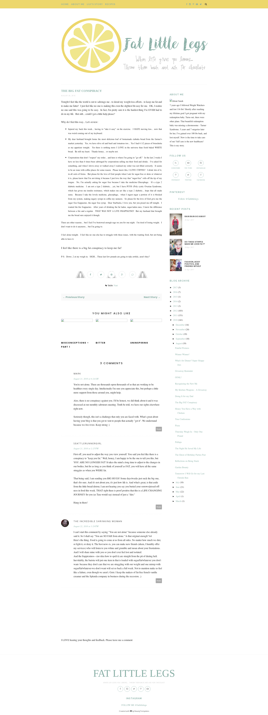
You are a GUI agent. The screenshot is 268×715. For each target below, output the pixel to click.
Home (65, 4)
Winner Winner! (182, 354)
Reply (159, 429)
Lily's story (95, 4)
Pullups (178, 442)
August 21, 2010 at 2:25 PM (86, 448)
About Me (77, 4)
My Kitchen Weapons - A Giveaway (191, 389)
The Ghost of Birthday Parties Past (190, 454)
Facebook (201, 180)
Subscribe (175, 168)
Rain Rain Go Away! (195, 216)
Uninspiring (139, 342)
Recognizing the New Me (186, 383)
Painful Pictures (182, 347)
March (178, 501)
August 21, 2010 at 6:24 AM (86, 378)
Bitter (100, 342)
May (178, 491)
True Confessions (182, 419)
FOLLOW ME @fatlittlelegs (134, 705)
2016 (175, 292)
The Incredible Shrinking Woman (98, 521)
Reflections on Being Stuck (187, 460)
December (180, 324)
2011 (175, 315)
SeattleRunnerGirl (88, 443)
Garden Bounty (181, 467)
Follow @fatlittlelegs (188, 198)
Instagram (201, 168)
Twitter (188, 180)
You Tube (188, 168)
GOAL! (178, 377)
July (177, 482)
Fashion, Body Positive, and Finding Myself (193, 264)
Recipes (110, 4)
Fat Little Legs (134, 673)
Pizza (177, 425)
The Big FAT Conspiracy (186, 402)
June (178, 486)
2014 (175, 301)
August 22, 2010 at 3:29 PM (86, 526)
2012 (175, 310)
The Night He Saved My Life (188, 448)
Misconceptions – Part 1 (75, 345)
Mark (77, 373)
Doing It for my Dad (184, 396)
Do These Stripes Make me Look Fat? (195, 243)
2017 (175, 287)
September (180, 338)
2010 (175, 319)
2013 (175, 306)
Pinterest (176, 180)
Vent (116, 285)
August (179, 343)
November (180, 329)
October (179, 334)
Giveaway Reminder (184, 370)
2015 (175, 296)
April (178, 496)
